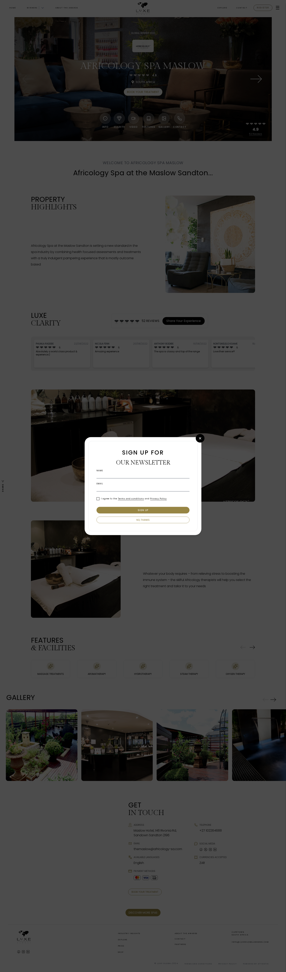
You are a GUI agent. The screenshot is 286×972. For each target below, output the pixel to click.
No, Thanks (143, 519)
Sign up (143, 510)
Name (100, 470)
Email (100, 483)
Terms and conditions (131, 498)
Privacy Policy (158, 498)
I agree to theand (134, 498)
